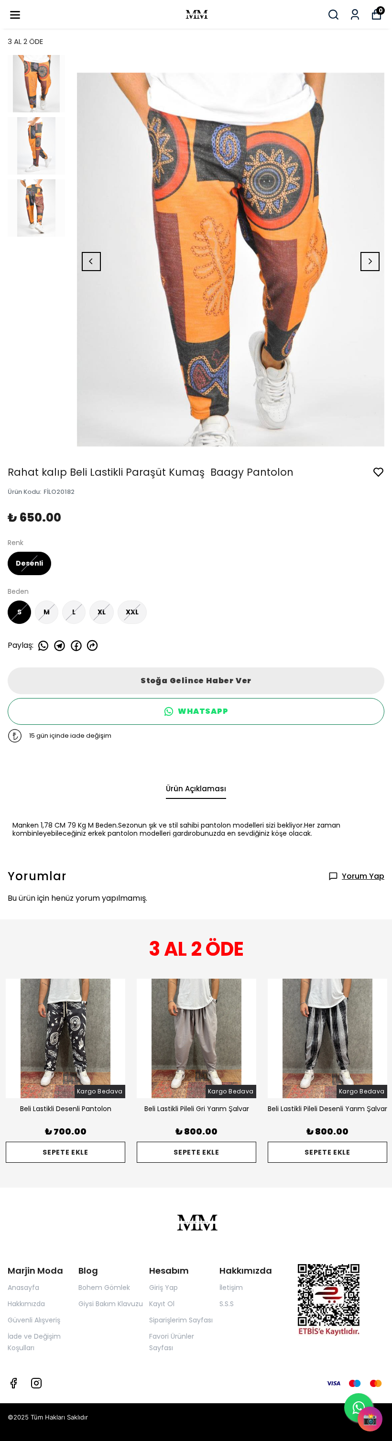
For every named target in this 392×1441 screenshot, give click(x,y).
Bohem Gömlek (104, 1287)
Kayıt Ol (161, 1304)
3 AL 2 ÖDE (25, 41)
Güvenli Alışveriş (34, 1320)
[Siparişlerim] (355, 15)
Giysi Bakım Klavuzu (110, 1304)
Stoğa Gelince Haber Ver (196, 680)
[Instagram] (36, 1383)
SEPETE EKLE (65, 1152)
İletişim (231, 1287)
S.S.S (226, 1304)
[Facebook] (13, 1383)
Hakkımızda (26, 1304)
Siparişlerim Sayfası (181, 1320)
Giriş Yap (163, 1287)
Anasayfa (23, 1287)
